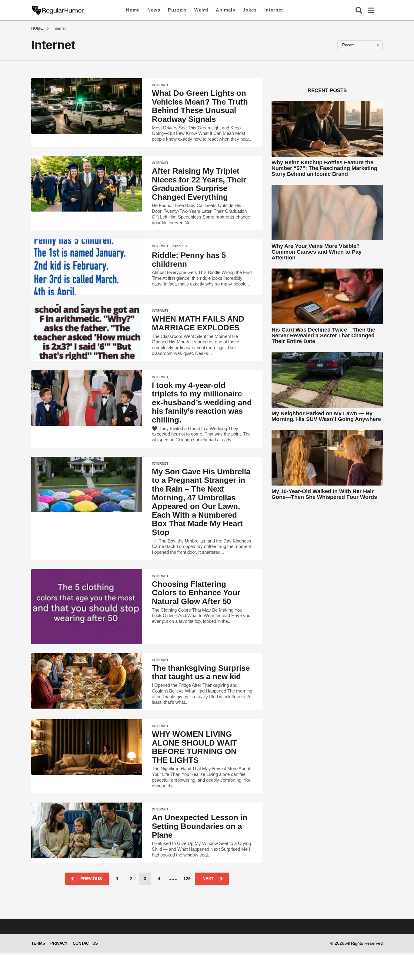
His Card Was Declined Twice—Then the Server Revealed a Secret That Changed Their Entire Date (323, 336)
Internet (273, 9)
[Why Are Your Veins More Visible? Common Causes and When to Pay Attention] (327, 212)
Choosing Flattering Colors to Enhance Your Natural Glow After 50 (196, 592)
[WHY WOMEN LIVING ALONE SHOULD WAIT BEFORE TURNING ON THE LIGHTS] (86, 747)
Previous (91, 878)
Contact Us (85, 943)
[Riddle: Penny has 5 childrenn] (86, 267)
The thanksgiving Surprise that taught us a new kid (201, 672)
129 (187, 878)
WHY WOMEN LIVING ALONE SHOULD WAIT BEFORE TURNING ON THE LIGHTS (194, 747)
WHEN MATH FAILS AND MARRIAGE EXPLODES (198, 323)
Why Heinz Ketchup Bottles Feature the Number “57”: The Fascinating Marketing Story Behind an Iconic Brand (324, 168)
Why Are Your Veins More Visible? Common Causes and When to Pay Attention (317, 252)
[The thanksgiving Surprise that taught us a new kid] (86, 681)
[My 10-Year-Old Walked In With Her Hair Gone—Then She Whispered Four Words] (327, 458)
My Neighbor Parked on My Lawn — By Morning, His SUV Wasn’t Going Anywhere (326, 416)
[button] (359, 10)
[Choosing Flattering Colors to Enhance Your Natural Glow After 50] (86, 606)
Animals (225, 9)
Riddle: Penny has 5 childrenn (189, 260)
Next (208, 878)
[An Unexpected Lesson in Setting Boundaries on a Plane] (86, 830)
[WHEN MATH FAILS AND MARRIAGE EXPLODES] (86, 331)
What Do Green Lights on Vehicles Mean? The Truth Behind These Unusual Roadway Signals (200, 106)
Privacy (59, 943)
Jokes (250, 9)
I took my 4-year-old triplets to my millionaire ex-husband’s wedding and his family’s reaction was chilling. (202, 402)
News (153, 9)
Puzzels (177, 9)
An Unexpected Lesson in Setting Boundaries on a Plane (199, 826)
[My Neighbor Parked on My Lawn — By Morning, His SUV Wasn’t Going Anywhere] (327, 380)
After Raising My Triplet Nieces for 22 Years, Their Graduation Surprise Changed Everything (199, 184)
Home (133, 9)
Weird (201, 9)
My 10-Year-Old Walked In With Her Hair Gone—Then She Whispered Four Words (324, 494)
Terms (38, 943)
